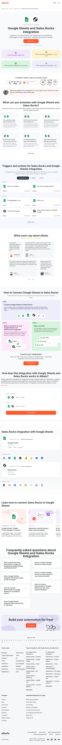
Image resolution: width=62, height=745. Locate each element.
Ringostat (4, 652)
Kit (16, 658)
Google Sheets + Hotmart (33, 656)
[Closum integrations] (31, 485)
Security (51, 734)
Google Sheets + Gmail (32, 664)
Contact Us (57, 734)
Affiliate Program (6, 718)
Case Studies (29, 704)
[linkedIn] (51, 739)
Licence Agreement (32, 732)
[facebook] (48, 739)
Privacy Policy (42, 732)
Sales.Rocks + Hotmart (52, 656)
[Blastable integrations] (20, 485)
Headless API (29, 718)
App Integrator (5, 710)
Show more (31, 153)
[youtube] (55, 739)
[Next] (32, 279)
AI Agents (4, 720)
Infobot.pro (5, 663)
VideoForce (5, 669)
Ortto (17, 672)
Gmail (3, 661)
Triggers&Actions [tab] (22, 178)
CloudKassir (5, 666)
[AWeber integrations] (14, 485)
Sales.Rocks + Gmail (51, 664)
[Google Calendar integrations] (36, 458)
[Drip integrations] (42, 485)
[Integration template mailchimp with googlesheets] (31, 122)
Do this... (8, 402)
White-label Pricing (31, 702)
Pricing (3, 699)
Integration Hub (5, 8)
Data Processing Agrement (54, 732)
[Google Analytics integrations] (25, 458)
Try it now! (27, 191)
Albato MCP (29, 715)
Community (4, 715)
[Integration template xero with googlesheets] (10, 122)
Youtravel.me (19, 652)
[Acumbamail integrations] (9, 485)
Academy (4, 707)
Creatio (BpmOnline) (7, 655)
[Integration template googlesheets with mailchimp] (51, 141)
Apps (11, 8)
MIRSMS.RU (5, 672)
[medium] (58, 739)
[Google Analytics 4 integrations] (31, 458)
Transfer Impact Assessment (40, 734)
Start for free (31, 41)
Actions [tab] (42, 178)
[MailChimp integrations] (3, 485)
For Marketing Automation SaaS (34, 712)
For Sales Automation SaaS (33, 710)
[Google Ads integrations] (3, 458)
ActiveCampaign (20, 669)
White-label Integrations (32, 699)
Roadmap (4, 712)
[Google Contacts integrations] (42, 458)
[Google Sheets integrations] (14, 458)
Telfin (17, 655)
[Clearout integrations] (25, 485)
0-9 (2, 641)
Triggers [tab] (33, 178)
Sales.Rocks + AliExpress (53, 674)
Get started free (31, 363)
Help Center (5, 704)
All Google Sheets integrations (31, 653)
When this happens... (11, 393)
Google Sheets (16, 8)
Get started (31, 625)
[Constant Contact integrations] (36, 485)
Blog (3, 702)
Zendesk (4, 658)
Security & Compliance (32, 707)
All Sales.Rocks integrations (50, 653)
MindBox (18, 666)
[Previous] (29, 279)
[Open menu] (58, 2)
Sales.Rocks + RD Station (53, 671)
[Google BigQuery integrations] (9, 458)
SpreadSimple (20, 661)
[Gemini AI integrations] (20, 458)
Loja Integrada (20, 663)
